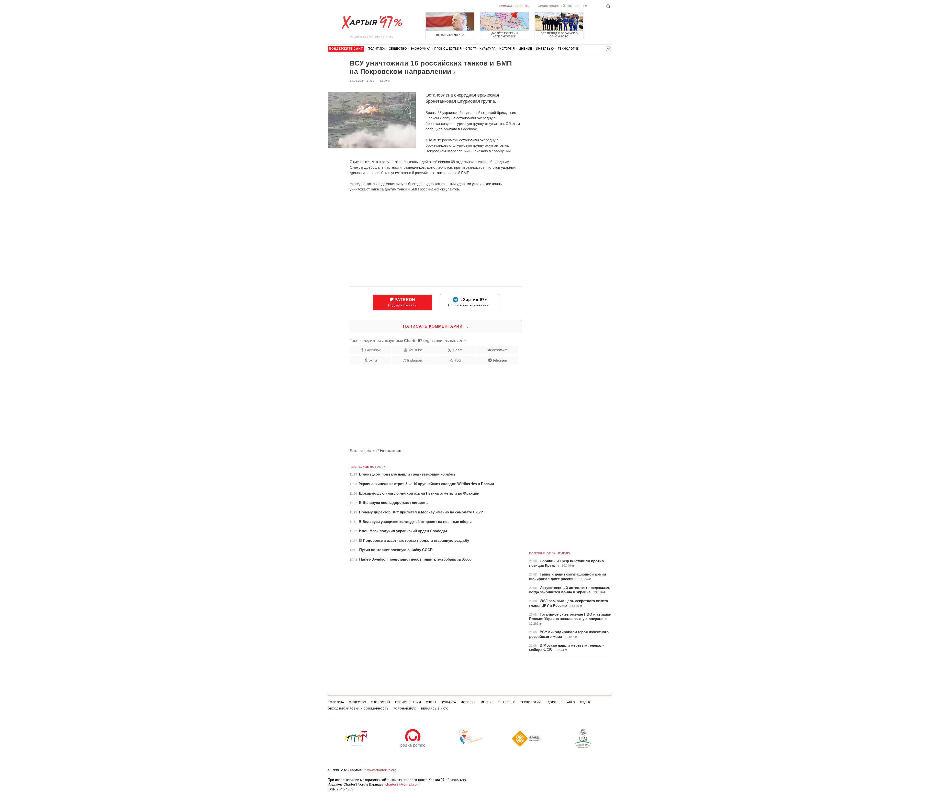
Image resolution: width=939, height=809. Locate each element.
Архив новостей (551, 6)
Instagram (415, 360)
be (570, 6)
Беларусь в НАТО (435, 708)
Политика (376, 48)
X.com (457, 350)
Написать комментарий (436, 326)
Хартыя (371, 22)
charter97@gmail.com (402, 784)
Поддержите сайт (402, 302)
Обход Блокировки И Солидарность (358, 708)
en (585, 6)
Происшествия (448, 48)
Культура (488, 48)
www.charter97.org (381, 770)
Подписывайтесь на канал (469, 302)
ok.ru (373, 360)
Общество (398, 48)
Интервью (545, 48)
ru (578, 6)
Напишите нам (390, 451)
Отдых (585, 702)
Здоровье (554, 702)
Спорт (470, 48)
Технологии (569, 48)
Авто (571, 702)
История (507, 48)
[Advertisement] (425, 408)
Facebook (373, 350)
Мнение (525, 48)
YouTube (415, 350)
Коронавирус (404, 708)
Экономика (421, 48)
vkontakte (500, 350)
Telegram (499, 360)
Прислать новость (514, 6)
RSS (457, 360)
